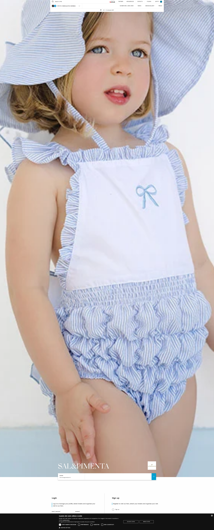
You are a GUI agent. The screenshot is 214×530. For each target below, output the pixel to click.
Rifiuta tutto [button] (146, 521)
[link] (157, 1)
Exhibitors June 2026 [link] (126, 6)
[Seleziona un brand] (79, 6)
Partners (120, 1)
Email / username (56, 511)
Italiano (149, 1)
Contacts (140, 1)
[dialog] (107, 521)
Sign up (117, 509)
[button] (90, 528)
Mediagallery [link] (149, 6)
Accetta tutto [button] (131, 521)
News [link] (139, 6)
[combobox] (212, 515)
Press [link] (160, 6)
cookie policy (66, 520)
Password (77, 511)
